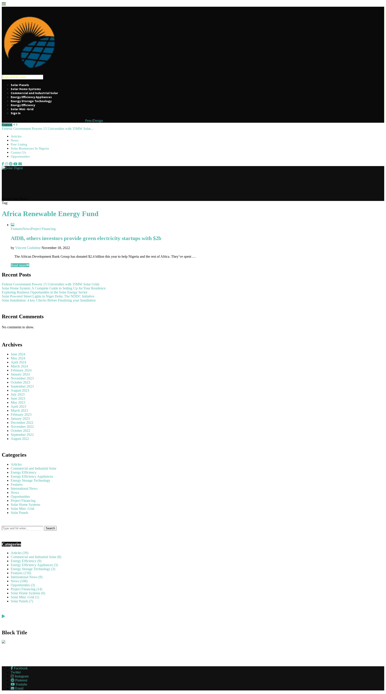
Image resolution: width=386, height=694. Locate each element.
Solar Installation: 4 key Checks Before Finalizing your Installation (49, 300)
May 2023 (18, 402)
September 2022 (22, 435)
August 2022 (20, 439)
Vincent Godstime (28, 248)
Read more (18, 265)
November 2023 (22, 378)
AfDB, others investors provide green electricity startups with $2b (86, 238)
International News (24, 488)
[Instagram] (6, 164)
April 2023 (18, 406)
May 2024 (18, 358)
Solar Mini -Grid (22, 109)
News (15, 140)
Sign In (16, 113)
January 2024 (20, 374)
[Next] (17, 125)
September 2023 (22, 386)
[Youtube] (15, 164)
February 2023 (21, 414)
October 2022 (20, 430)
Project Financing (23, 500)
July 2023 (18, 394)
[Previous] (14, 125)
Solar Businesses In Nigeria (30, 148)
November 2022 (22, 426)
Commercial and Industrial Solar (34, 93)
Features (17, 484)
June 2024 (18, 354)
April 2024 (18, 362)
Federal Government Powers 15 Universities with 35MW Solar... (47, 129)
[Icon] (12, 225)
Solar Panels (20, 85)
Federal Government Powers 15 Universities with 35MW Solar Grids (50, 284)
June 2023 (18, 398)
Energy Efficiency (23, 105)
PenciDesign (94, 120)
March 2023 (19, 410)
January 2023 (20, 418)
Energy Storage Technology (31, 101)
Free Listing (19, 144)
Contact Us (18, 152)
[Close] (4, 4)
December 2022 (22, 422)
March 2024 (19, 366)
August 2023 (20, 390)
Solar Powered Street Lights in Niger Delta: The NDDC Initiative (48, 296)
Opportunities (20, 156)
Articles (16, 136)
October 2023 (20, 382)
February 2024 (21, 370)
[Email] (20, 164)
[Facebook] (3, 164)
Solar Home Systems (26, 89)
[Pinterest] (11, 164)
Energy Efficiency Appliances (31, 97)
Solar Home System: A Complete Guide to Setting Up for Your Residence (54, 288)
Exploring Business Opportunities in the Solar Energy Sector (44, 292)
